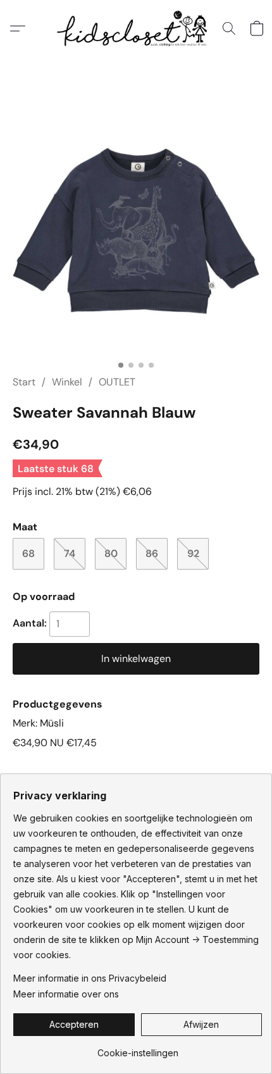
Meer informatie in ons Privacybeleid (89, 978)
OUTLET (117, 382)
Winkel (67, 382)
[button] (136, 28)
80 (111, 553)
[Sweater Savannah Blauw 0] (136, 231)
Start (24, 382)
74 (69, 553)
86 (151, 553)
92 (193, 553)
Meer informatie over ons (66, 994)
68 (28, 553)
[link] (137, 1048)
